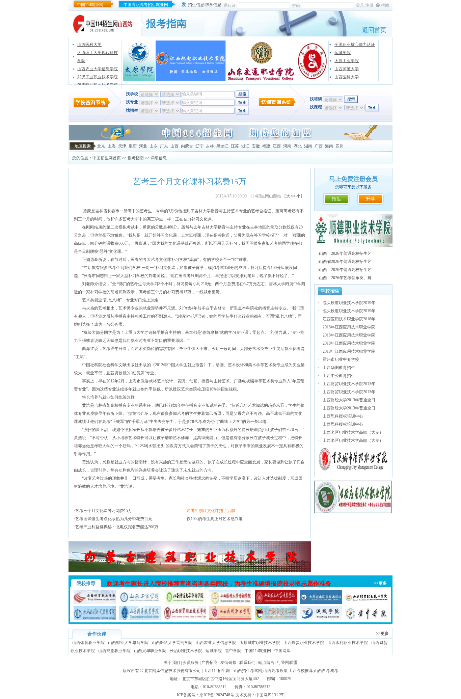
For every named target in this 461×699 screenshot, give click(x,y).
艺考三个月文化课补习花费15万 (103, 510)
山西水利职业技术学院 (347, 642)
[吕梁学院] (313, 61)
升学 (370, 198)
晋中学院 (233, 650)
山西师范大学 (346, 68)
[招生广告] (230, 139)
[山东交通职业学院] (261, 61)
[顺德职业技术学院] (353, 245)
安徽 (256, 146)
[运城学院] (321, 618)
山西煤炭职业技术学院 (303, 642)
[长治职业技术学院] (276, 618)
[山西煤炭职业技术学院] (366, 602)
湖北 (298, 146)
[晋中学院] (366, 618)
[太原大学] (139, 61)
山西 (174, 146)
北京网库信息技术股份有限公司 (172, 670)
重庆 (133, 146)
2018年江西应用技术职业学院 (349, 327)
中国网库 (282, 650)
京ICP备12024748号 (216, 695)
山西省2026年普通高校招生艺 (345, 261)
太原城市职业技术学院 (260, 642)
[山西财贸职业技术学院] (185, 618)
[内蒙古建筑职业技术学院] (190, 570)
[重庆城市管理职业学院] (353, 470)
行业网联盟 (287, 662)
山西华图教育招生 (339, 367)
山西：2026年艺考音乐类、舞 (345, 277)
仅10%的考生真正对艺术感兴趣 (215, 518)
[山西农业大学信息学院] (276, 602)
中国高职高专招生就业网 (146, 4)
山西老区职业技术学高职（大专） (353, 432)
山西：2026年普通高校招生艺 (345, 253)
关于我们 (172, 662)
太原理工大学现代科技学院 (97, 56)
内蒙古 (187, 146)
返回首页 (374, 30)
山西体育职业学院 (88, 642)
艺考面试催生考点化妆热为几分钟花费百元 (113, 518)
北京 (101, 146)
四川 (339, 146)
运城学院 (342, 52)
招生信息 (196, 4)
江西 (277, 146)
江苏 (235, 146)
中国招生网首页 (106, 158)
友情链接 (228, 662)
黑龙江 (222, 146)
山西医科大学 (89, 44)
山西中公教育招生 (339, 375)
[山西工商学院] (140, 602)
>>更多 (380, 583)
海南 (329, 146)
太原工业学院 (346, 60)
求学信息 (213, 4)
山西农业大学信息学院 (97, 68)
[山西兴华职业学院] (140, 618)
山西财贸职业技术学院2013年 (349, 383)
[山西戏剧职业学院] (230, 618)
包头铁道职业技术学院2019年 (349, 302)
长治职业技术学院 (186, 650)
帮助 (385, 5)
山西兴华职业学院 (150, 650)
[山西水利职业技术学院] (95, 618)
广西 (319, 146)
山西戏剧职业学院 (114, 650)
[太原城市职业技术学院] (321, 602)
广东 (164, 146)
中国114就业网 (90, 4)
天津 (122, 146)
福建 (266, 146)
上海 (112, 146)
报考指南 (136, 158)
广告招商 (209, 662)
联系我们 (247, 662)
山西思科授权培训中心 (343, 416)
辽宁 (199, 146)
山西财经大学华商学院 (128, 642)
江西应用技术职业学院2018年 (349, 319)
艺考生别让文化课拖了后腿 (211, 510)
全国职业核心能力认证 (354, 44)
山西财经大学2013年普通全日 (349, 400)
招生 (336, 198)
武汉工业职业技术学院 (97, 77)
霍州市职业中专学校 (341, 359)
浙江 (245, 146)
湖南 (308, 146)
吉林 (210, 146)
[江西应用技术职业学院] (353, 512)
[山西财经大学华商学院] (185, 602)
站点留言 (266, 662)
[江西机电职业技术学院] (191, 61)
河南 (287, 146)
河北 (143, 146)
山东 (154, 146)
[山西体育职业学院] (95, 602)
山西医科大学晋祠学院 (172, 642)
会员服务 (191, 662)
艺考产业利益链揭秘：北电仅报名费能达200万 (116, 527)
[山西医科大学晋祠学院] (230, 602)
